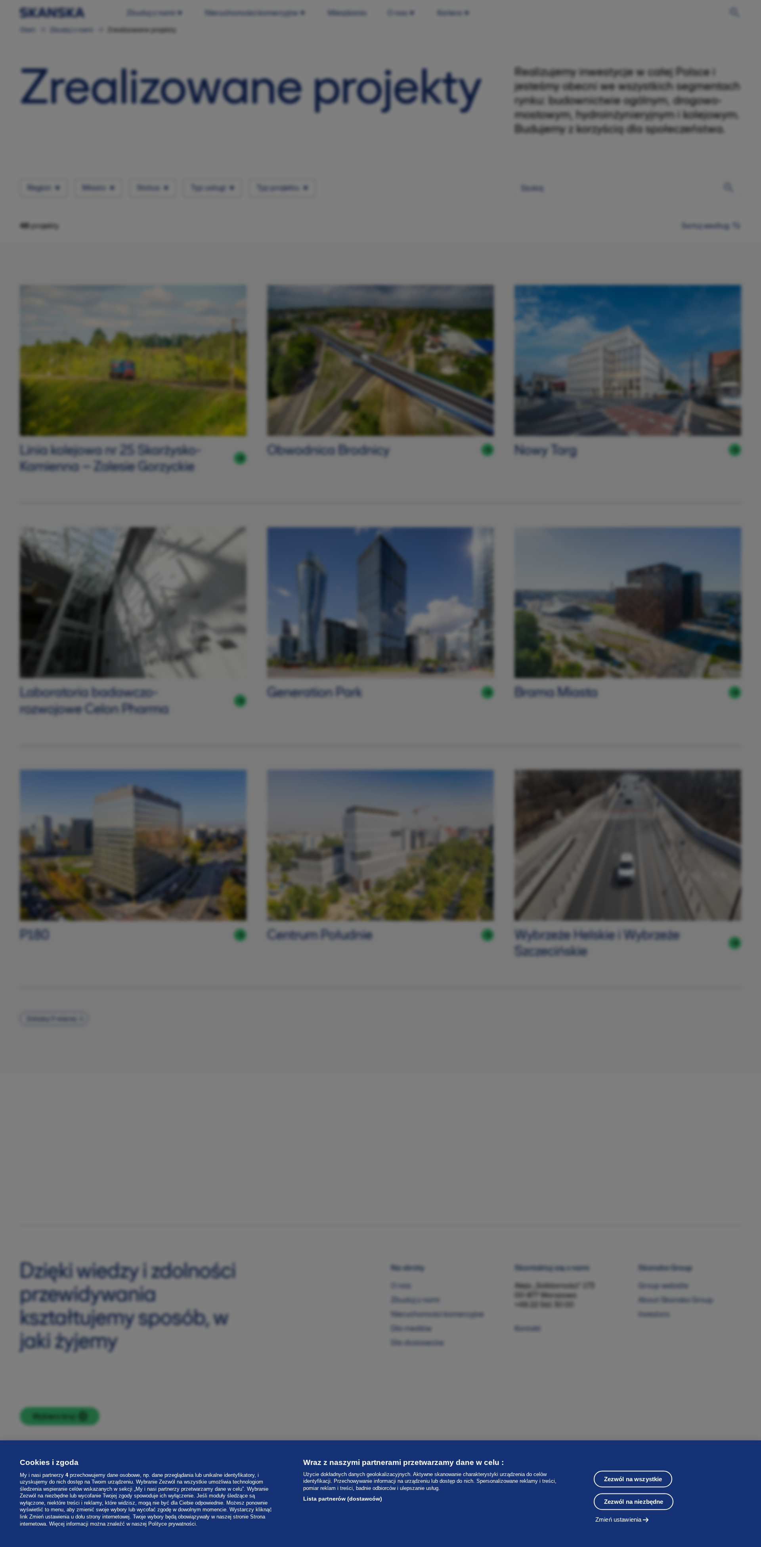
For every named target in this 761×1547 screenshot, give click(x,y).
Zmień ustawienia (618, 1519)
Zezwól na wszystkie (633, 1479)
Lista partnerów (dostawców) (342, 1498)
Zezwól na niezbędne (633, 1501)
